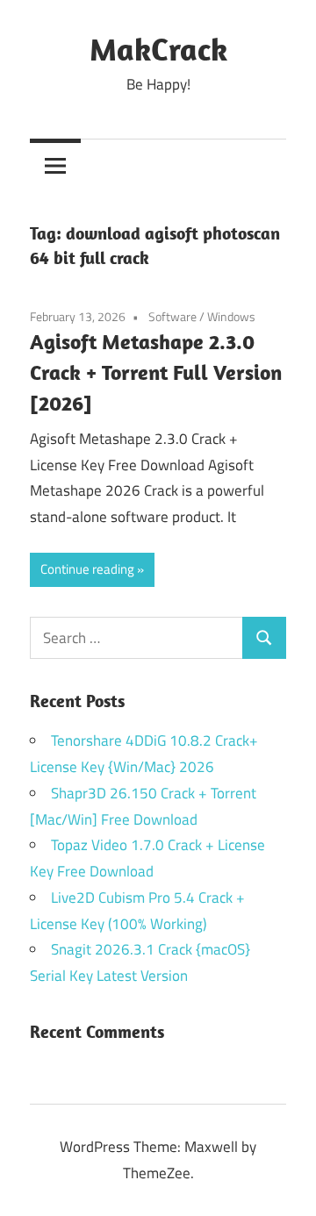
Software (172, 316)
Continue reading (87, 569)
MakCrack (158, 48)
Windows (231, 316)
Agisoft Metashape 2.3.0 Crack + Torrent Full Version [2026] (156, 372)
